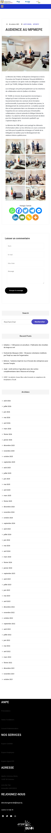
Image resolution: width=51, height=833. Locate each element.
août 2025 (7, 468)
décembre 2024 (9, 507)
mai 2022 (7, 646)
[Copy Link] (29, 217)
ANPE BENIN (27, 24)
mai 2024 (7, 546)
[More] (35, 217)
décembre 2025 (9, 445)
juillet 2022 (7, 635)
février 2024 (8, 562)
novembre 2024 (9, 512)
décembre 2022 (9, 607)
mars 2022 (7, 657)
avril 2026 (7, 423)
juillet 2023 (7, 585)
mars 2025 (7, 495)
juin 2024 (7, 540)
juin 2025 (7, 479)
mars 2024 (7, 557)
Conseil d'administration (9, 728)
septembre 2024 (9, 523)
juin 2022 (7, 640)
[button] (2, 6)
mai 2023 (7, 596)
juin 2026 (7, 412)
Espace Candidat (7, 744)
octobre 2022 (8, 618)
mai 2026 (7, 417)
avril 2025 (7, 490)
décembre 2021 (9, 668)
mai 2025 (7, 484)
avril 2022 (7, 651)
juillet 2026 (7, 406)
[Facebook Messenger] (39, 211)
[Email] (22, 217)
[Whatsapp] (12, 211)
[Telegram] (32, 211)
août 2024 (7, 529)
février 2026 (8, 434)
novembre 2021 (9, 674)
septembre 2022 (9, 624)
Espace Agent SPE (7, 761)
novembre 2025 (9, 451)
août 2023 (7, 579)
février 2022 (8, 663)
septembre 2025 (9, 462)
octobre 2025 (8, 456)
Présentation (5, 711)
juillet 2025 (7, 473)
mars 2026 (7, 429)
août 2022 (7, 629)
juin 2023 (7, 590)
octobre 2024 (8, 518)
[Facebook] (19, 211)
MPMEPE (36, 24)
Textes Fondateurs (7, 720)
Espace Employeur (7, 752)
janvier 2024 (8, 568)
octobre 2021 (8, 679)
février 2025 (8, 501)
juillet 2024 (7, 534)
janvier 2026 (8, 440)
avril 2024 (7, 551)
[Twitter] (25, 211)
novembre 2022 (9, 612)
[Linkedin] (15, 217)
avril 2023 (7, 601)
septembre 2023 (9, 573)
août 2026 (7, 401)
